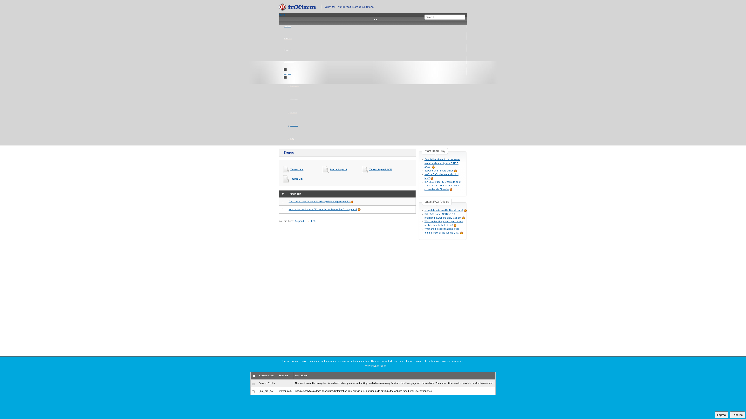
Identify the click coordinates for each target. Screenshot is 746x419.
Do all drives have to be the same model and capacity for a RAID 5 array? (442, 163)
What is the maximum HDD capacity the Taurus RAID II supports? (323, 209)
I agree (721, 415)
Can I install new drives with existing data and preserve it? (319, 201)
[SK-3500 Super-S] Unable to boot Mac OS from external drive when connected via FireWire (442, 186)
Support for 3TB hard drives (438, 170)
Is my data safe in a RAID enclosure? (443, 210)
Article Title (295, 194)
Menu (282, 14)
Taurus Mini (296, 178)
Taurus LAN (296, 169)
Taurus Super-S (338, 169)
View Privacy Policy (375, 365)
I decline (737, 415)
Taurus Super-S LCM (380, 169)
